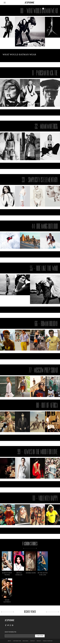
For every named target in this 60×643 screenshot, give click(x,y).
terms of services (47, 641)
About (9, 641)
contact (32, 641)
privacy (39, 641)
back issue (25, 641)
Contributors (17, 641)
